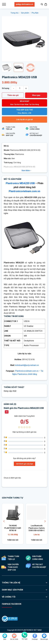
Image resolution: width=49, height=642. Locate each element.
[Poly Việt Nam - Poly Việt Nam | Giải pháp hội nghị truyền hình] (24, 4)
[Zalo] (5, 636)
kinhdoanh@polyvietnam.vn (27, 365)
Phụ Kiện (35, 13)
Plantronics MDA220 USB (20, 183)
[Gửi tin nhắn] (14, 636)
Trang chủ (14, 13)
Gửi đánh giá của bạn (24, 464)
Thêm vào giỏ (13, 95)
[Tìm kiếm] (42, 4)
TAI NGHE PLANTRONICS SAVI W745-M (12, 528)
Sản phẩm (25, 13)
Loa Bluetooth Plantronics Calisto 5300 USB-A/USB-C (36, 528)
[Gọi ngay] (24, 635)
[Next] (43, 38)
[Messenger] (44, 636)
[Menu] (4, 4)
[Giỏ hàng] (46, 4)
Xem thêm (26, 171)
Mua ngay (36, 95)
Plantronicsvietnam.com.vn (24, 191)
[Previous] (6, 38)
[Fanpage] (35, 636)
